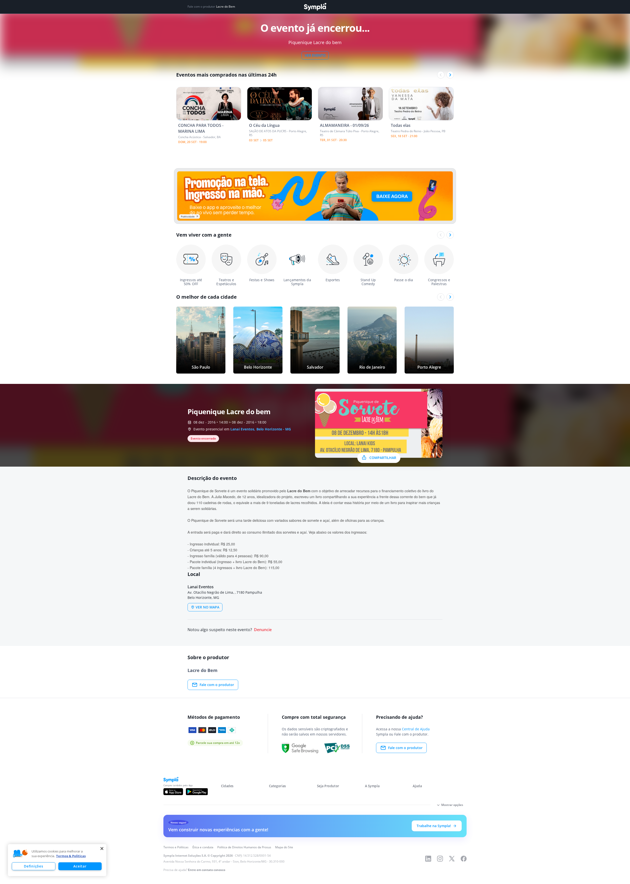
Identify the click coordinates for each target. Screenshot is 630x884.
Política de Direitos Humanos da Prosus (244, 847)
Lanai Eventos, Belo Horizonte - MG (260, 429)
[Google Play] (197, 791)
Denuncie (263, 629)
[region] (57, 860)
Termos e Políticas (176, 847)
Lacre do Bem (225, 6)
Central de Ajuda (416, 729)
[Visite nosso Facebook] (464, 859)
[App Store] (173, 791)
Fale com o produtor (217, 684)
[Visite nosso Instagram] (440, 859)
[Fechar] (101, 848)
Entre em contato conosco (206, 870)
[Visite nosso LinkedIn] (428, 859)
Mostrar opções (452, 805)
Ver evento (315, 55)
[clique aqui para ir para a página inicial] (315, 7)
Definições (33, 866)
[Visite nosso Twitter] (452, 859)
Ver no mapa (207, 607)
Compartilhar (382, 457)
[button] (20, 854)
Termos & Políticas (71, 856)
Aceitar (79, 866)
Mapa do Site (284, 847)
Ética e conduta (202, 847)
